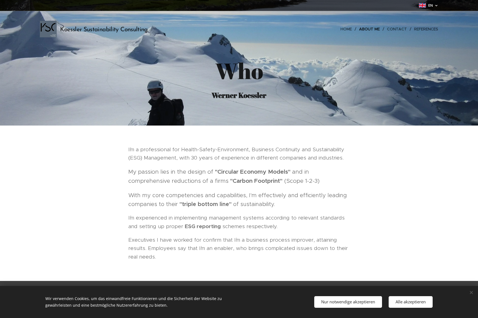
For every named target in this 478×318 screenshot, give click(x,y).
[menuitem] (347, 29)
